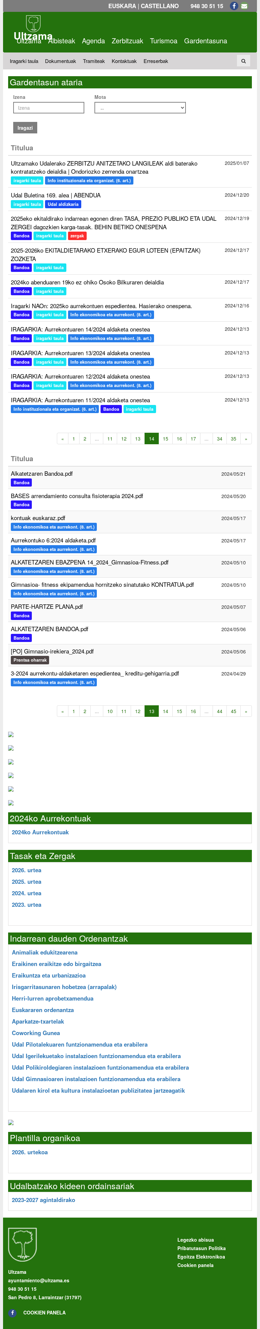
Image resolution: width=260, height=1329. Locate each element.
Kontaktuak (124, 60)
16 (179, 438)
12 (124, 438)
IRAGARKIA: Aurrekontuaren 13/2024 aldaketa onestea (80, 352)
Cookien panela (44, 1312)
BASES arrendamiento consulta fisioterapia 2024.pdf (77, 495)
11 (110, 438)
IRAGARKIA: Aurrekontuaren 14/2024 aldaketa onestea (80, 329)
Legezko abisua (195, 1239)
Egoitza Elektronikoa (201, 1256)
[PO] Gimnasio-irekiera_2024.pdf (52, 651)
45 (233, 711)
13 (137, 438)
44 (219, 711)
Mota (100, 96)
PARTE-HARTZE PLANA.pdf (47, 606)
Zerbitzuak (127, 40)
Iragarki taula (24, 60)
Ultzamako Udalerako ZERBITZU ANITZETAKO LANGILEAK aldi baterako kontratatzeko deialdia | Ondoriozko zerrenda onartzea (104, 167)
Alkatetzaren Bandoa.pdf (42, 473)
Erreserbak (156, 60)
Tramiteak (94, 60)
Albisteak (61, 40)
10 (110, 711)
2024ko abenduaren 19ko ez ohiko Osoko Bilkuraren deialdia (87, 282)
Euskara (122, 6)
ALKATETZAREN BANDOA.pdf (49, 628)
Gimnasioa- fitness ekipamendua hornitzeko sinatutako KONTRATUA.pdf (102, 584)
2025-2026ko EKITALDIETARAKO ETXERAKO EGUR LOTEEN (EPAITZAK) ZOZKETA (106, 254)
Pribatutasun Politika (201, 1248)
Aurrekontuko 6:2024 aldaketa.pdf (53, 540)
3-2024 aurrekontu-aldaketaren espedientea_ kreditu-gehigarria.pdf (95, 673)
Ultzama (29, 40)
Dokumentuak (60, 60)
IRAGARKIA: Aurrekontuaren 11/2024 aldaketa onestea (80, 399)
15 (165, 438)
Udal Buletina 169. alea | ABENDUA (56, 195)
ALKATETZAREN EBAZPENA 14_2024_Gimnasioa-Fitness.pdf (90, 562)
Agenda (93, 40)
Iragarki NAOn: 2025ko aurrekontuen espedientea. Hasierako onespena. (101, 305)
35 (233, 438)
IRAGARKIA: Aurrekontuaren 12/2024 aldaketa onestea (80, 376)
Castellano (160, 6)
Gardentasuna (205, 40)
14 (165, 711)
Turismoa (163, 40)
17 (193, 438)
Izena (19, 96)
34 (219, 438)
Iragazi (25, 127)
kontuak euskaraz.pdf (38, 517)
